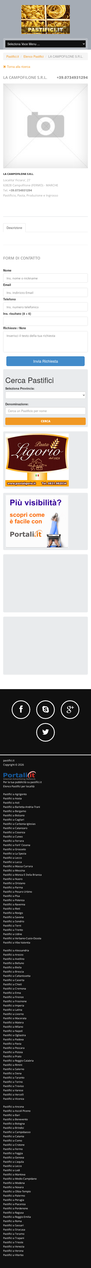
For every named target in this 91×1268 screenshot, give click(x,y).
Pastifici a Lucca (12, 862)
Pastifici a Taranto (13, 1077)
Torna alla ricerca (18, 66)
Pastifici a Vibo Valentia (16, 942)
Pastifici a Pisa (11, 896)
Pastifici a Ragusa (13, 1212)
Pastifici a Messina (14, 870)
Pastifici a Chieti (12, 984)
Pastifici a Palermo (14, 1195)
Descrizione (14, 228)
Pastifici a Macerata (14, 1018)
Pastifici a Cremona (14, 988)
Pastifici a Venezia (13, 1246)
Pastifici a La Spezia (14, 853)
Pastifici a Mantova (14, 1174)
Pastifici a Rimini (12, 1065)
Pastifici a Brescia (13, 971)
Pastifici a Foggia (13, 1153)
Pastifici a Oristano (14, 883)
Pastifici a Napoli (13, 1031)
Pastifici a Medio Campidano (20, 1178)
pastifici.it (8, 760)
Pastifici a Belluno (13, 963)
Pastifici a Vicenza (13, 1099)
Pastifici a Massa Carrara (18, 866)
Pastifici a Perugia (13, 1200)
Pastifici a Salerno (13, 1069)
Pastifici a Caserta (13, 980)
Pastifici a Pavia (12, 1043)
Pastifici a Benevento (15, 1119)
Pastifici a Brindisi (13, 1128)
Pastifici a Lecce (12, 1166)
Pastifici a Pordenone (15, 1208)
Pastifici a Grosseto (14, 849)
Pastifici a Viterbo (13, 1255)
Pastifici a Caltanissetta (16, 976)
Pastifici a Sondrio (13, 921)
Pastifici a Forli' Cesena (16, 845)
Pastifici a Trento (13, 930)
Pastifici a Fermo (13, 1149)
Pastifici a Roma (12, 1221)
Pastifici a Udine (12, 934)
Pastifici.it (12, 56)
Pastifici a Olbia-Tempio (17, 1191)
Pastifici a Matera (13, 1022)
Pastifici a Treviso (13, 1086)
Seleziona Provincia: (20, 388)
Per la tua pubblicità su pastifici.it (22, 782)
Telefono (9, 299)
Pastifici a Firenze (13, 997)
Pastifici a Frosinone (15, 1001)
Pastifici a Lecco (12, 858)
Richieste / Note (14, 328)
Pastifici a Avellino (13, 959)
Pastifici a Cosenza (14, 832)
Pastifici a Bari (11, 1115)
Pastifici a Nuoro (12, 879)
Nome (7, 270)
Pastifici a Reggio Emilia (17, 1217)
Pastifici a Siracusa (14, 1229)
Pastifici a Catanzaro (15, 828)
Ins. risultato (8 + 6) (17, 313)
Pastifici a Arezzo (13, 954)
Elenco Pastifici (33, 56)
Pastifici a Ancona (13, 1106)
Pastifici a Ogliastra (14, 1035)
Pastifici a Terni (12, 925)
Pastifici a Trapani (13, 1238)
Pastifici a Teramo (13, 1234)
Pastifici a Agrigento (15, 794)
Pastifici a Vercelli (13, 1094)
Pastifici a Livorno (13, 1014)
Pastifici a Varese (13, 1090)
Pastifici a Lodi (11, 1170)
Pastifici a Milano (13, 1026)
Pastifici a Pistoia (13, 1052)
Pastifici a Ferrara (13, 841)
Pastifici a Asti (11, 802)
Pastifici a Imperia (13, 1005)
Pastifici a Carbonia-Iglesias (19, 824)
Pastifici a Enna (12, 993)
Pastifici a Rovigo (13, 913)
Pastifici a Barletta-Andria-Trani (21, 807)
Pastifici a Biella (12, 967)
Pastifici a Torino (13, 1082)
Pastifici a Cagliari (13, 819)
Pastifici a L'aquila (13, 1161)
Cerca (45, 421)
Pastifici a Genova (13, 1157)
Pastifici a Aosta (12, 798)
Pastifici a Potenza (14, 900)
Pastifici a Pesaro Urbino (17, 891)
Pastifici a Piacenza (14, 1204)
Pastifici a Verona (13, 1251)
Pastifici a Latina (12, 1010)
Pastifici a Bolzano (14, 815)
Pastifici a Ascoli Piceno (16, 1111)
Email (7, 285)
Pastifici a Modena (14, 1183)
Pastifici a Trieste (13, 1242)
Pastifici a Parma (13, 887)
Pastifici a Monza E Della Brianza (22, 874)
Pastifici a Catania (13, 1136)
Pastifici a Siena (12, 1073)
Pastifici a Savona (13, 917)
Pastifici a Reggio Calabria (18, 1060)
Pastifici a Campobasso (16, 1132)
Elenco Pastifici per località (18, 786)
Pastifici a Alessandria (16, 950)
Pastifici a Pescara (14, 1048)
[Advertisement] (37, 582)
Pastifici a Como (12, 1140)
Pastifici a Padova (13, 1039)
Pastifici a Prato (12, 1056)
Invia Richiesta (45, 361)
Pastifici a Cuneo (13, 836)
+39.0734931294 (72, 77)
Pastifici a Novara (13, 1187)
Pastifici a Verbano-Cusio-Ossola (22, 938)
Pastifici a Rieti (11, 908)
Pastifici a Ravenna (14, 904)
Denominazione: (17, 404)
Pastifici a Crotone (14, 1145)
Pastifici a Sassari (13, 1225)
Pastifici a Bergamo (14, 811)
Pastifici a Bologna (14, 1123)
